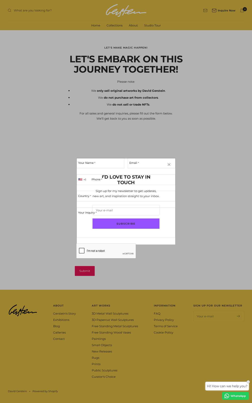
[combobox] (82, 180)
